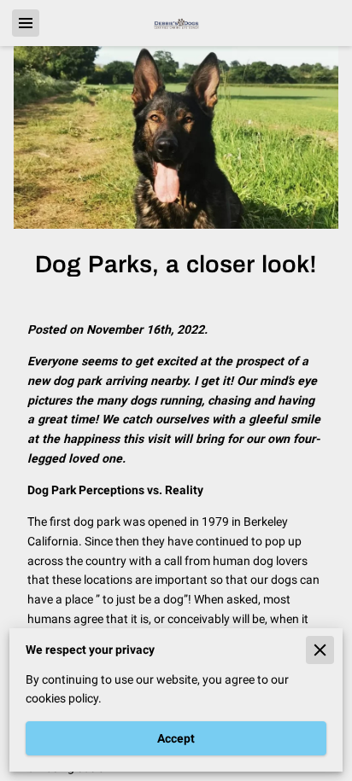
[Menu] (25, 23)
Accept (176, 738)
